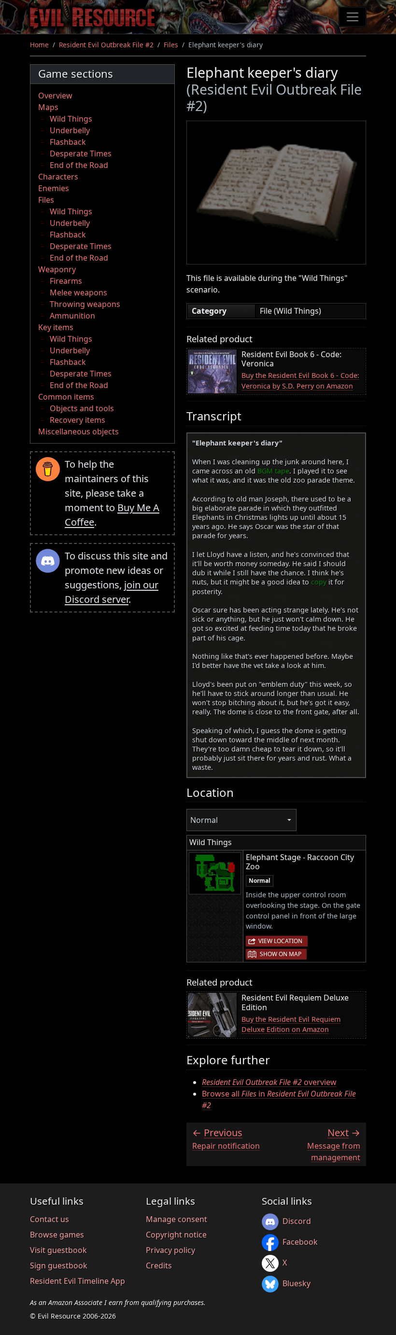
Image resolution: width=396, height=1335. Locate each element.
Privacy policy (170, 1250)
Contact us (49, 1219)
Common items (66, 396)
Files (171, 44)
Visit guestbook (58, 1250)
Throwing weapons (85, 304)
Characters (58, 176)
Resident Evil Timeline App (77, 1281)
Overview (55, 95)
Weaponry (57, 269)
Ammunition (72, 315)
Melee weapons (78, 292)
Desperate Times (81, 153)
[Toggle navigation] (352, 17)
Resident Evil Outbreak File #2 (106, 44)
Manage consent (176, 1219)
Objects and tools (82, 408)
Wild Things (71, 118)
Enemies (53, 188)
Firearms (66, 281)
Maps (48, 107)
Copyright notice (176, 1234)
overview (269, 1082)
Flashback (68, 142)
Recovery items (77, 420)
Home (39, 44)
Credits (159, 1265)
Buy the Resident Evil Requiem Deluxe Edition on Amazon (290, 1024)
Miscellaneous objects (78, 431)
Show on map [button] (280, 954)
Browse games (57, 1234)
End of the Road (79, 165)
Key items (55, 327)
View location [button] (280, 941)
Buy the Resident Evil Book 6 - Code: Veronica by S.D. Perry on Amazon (300, 380)
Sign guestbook (58, 1265)
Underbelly (70, 130)
